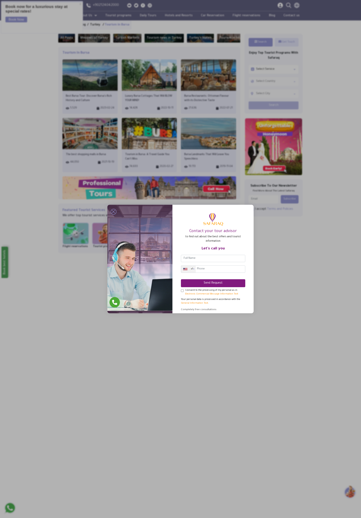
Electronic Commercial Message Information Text (211, 294)
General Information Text (194, 303)
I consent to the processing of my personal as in (211, 292)
